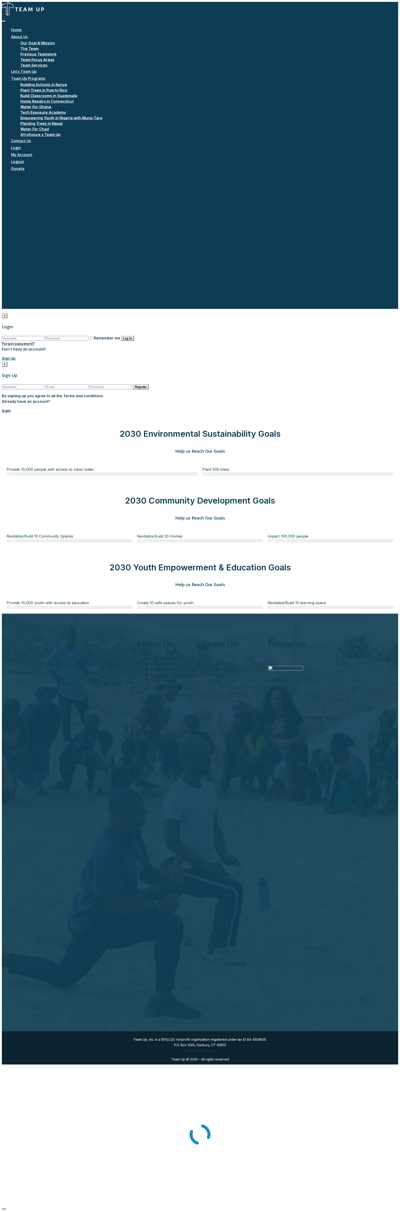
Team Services (33, 65)
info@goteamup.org (200, 1050)
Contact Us (21, 140)
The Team (29, 48)
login (6, 410)
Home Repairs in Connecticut (47, 101)
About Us (19, 36)
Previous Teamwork (38, 54)
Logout (17, 161)
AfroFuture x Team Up (40, 134)
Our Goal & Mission (37, 43)
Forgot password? (18, 343)
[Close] (4, 1208)
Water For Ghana (35, 107)
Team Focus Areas (37, 59)
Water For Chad (34, 129)
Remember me (107, 338)
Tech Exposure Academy (43, 112)
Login (16, 147)
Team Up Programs (28, 78)
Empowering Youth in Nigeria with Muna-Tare (61, 118)
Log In (127, 338)
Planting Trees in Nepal (41, 123)
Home (16, 29)
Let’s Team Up (24, 71)
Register (141, 387)
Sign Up (9, 358)
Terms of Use (224, 680)
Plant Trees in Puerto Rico (43, 90)
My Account (21, 154)
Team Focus (156, 675)
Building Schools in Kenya (43, 84)
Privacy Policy (224, 675)
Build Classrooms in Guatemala (48, 95)
